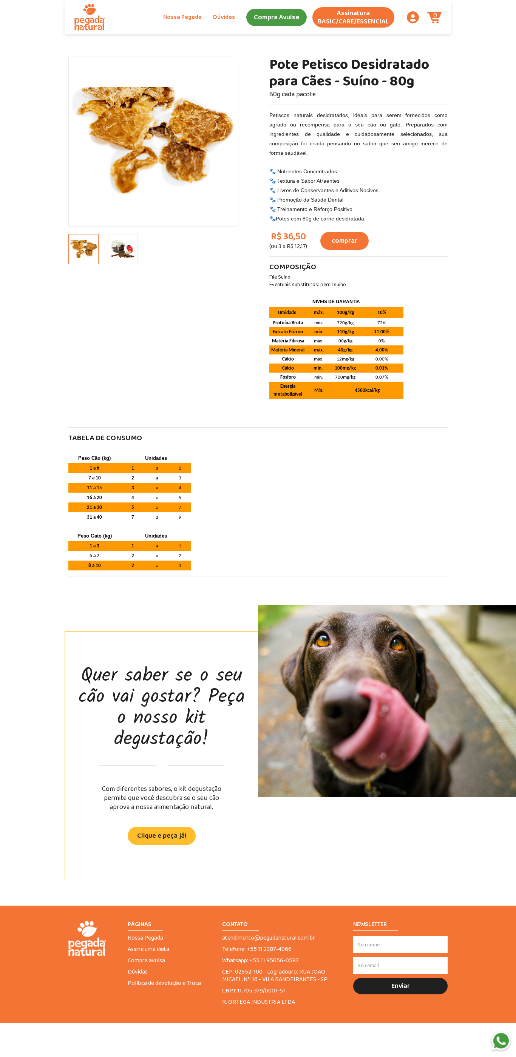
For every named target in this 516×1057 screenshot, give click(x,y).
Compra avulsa (146, 961)
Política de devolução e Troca (164, 983)
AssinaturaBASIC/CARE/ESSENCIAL (353, 17)
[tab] (83, 249)
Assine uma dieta (148, 949)
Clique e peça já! (161, 835)
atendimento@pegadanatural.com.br (268, 938)
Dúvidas (224, 17)
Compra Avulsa (276, 17)
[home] (89, 17)
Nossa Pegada (182, 17)
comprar (344, 241)
